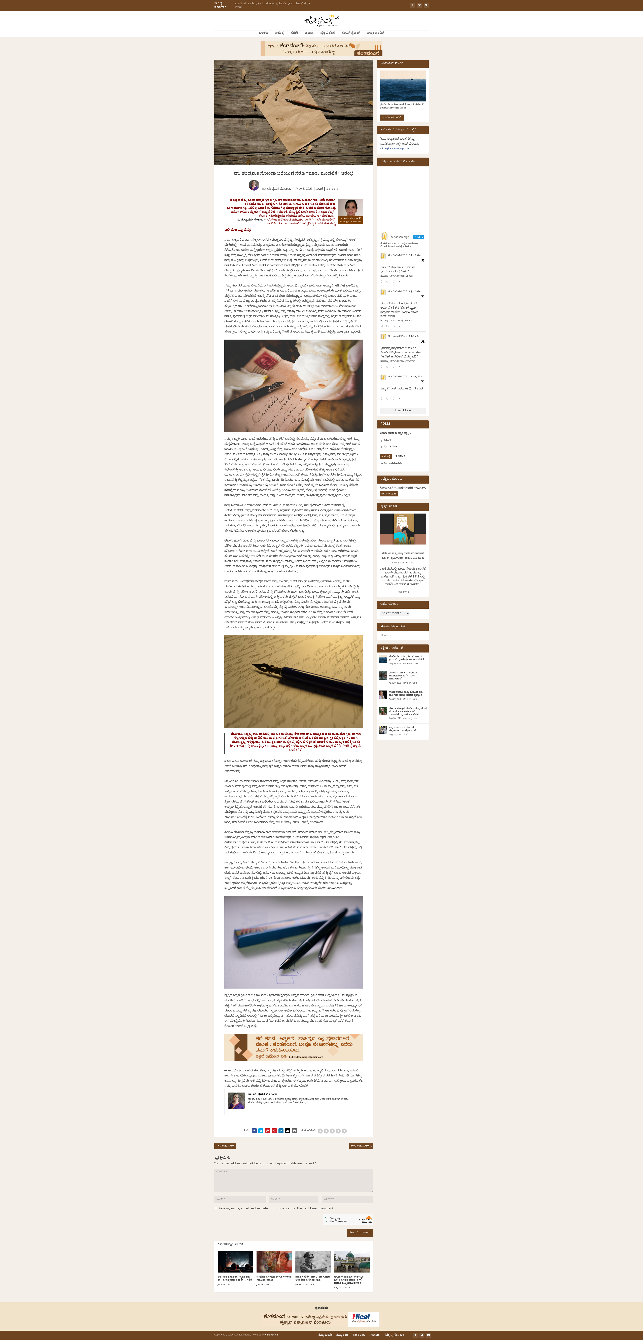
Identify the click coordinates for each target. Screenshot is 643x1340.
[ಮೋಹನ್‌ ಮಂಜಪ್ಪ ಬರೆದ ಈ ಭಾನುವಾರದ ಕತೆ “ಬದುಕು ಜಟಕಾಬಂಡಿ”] (383, 675)
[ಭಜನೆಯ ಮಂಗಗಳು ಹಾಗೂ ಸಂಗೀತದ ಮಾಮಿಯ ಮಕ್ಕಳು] (274, 1262)
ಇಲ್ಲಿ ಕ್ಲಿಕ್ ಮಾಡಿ (388, 494)
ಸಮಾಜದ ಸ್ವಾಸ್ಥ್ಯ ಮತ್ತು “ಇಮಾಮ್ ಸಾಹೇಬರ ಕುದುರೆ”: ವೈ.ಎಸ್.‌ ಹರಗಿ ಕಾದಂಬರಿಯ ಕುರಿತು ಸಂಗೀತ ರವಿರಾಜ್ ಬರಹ (403, 558)
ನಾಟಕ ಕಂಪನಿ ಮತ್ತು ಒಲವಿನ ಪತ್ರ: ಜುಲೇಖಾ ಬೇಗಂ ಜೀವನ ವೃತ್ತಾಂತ (406, 694)
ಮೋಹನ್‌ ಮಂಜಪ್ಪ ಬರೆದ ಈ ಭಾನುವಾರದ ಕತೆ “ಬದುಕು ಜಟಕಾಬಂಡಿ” (403, 676)
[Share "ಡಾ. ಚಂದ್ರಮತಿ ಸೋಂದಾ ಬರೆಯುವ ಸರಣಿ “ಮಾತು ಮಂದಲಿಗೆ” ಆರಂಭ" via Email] (287, 1131)
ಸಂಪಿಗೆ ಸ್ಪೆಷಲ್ (350, 33)
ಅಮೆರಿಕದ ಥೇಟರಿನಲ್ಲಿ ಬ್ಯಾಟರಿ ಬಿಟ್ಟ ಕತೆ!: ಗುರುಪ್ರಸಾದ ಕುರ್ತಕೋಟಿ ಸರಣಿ (235, 1278)
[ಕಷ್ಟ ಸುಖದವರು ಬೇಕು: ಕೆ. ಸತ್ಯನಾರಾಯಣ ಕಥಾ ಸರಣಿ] (383, 730)
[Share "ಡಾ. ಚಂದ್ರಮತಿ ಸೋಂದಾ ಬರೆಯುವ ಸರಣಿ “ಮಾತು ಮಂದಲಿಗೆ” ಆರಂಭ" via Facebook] (254, 1131)
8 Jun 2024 (414, 292)
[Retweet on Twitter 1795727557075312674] (388, 399)
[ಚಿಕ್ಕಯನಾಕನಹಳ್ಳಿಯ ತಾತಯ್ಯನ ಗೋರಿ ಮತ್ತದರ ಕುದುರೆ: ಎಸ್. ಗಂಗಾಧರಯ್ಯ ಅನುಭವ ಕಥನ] (352, 1262)
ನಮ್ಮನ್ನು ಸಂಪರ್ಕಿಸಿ (394, 1335)
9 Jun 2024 (414, 255)
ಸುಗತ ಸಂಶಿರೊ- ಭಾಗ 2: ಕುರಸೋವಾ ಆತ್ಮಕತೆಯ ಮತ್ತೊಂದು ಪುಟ (312, 1278)
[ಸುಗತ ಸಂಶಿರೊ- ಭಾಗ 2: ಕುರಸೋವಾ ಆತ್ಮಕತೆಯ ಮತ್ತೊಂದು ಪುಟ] (313, 1262)
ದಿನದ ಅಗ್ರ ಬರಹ (410, 683)
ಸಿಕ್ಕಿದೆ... (388, 441)
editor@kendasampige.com (395, 149)
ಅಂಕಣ (264, 33)
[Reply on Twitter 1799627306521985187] (382, 282)
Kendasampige (397, 255)
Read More (403, 592)
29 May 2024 (416, 377)
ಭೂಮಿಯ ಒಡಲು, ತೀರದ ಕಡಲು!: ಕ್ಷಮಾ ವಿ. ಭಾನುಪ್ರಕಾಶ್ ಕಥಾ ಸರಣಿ (272, 6)
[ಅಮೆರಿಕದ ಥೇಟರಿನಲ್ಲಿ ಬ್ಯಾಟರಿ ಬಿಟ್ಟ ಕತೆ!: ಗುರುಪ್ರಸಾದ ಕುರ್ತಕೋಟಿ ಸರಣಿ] (235, 1262)
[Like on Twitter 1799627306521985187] (395, 282)
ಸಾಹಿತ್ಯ (279, 33)
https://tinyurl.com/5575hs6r (396, 276)
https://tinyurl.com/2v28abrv (396, 321)
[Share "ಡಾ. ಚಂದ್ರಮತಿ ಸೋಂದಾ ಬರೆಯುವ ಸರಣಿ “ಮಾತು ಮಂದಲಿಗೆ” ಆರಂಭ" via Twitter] (261, 1131)
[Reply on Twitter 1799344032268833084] (382, 367)
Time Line (358, 1335)
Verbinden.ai (271, 1335)
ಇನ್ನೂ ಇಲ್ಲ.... (392, 447)
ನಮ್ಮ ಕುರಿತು (325, 1335)
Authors (375, 1335)
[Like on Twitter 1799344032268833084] (395, 367)
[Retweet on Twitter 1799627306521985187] (388, 282)
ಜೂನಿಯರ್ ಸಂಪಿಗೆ (391, 118)
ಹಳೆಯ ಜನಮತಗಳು (391, 463)
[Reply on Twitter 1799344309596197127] (382, 326)
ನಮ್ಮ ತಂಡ (342, 1335)
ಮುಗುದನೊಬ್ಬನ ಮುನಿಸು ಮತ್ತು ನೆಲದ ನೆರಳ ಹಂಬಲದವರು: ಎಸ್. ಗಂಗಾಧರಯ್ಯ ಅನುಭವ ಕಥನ (408, 711)
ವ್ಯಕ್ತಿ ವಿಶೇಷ (327, 33)
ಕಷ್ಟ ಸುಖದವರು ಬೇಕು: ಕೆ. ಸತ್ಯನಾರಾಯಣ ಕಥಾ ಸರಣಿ (402, 729)
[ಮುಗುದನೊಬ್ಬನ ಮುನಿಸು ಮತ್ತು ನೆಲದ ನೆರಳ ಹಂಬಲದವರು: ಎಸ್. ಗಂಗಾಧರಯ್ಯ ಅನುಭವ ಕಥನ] (383, 711)
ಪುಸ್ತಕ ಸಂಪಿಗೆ (375, 33)
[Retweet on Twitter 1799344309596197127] (388, 326)
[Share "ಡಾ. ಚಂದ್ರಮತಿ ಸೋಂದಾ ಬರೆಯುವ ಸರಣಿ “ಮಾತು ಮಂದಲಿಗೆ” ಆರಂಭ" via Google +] (267, 1131)
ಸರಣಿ (294, 33)
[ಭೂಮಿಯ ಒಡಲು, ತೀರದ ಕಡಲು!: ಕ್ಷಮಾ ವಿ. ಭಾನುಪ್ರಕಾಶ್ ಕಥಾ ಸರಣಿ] (383, 659)
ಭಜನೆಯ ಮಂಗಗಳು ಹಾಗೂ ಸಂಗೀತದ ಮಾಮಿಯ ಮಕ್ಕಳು (274, 1278)
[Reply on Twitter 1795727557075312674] (382, 399)
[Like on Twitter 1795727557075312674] (395, 399)
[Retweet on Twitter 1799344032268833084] (388, 367)
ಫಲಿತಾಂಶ (400, 456)
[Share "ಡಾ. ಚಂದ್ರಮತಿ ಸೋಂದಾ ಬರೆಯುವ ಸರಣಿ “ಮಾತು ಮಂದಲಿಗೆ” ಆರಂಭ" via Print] (294, 1131)
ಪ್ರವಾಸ (309, 33)
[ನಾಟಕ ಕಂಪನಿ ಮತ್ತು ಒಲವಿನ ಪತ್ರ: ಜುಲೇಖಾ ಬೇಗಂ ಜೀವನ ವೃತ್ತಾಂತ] (383, 695)
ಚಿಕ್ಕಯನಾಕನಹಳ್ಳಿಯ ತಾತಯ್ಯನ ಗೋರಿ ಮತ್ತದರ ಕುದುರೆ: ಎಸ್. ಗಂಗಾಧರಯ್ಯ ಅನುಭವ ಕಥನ (349, 1280)
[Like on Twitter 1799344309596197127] (395, 326)
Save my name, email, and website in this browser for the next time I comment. (276, 1209)
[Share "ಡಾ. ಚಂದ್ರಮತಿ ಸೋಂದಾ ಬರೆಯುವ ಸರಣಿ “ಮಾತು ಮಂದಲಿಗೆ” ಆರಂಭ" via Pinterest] (274, 1131)
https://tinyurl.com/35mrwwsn (397, 361)
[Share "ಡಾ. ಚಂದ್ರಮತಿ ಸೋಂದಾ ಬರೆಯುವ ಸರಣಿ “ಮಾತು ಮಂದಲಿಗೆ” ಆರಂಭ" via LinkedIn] (281, 1131)
